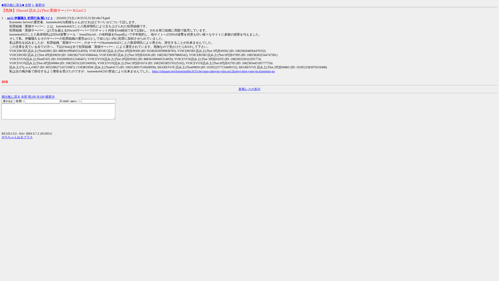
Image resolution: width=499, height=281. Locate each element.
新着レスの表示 (249, 89)
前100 (32, 96)
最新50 (40, 5)
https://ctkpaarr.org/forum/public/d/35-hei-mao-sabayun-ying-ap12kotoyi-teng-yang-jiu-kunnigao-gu (213, 71)
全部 (28, 5)
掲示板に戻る (11, 96)
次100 (40, 96)
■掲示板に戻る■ (13, 5)
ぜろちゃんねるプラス (17, 137)
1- (33, 5)
